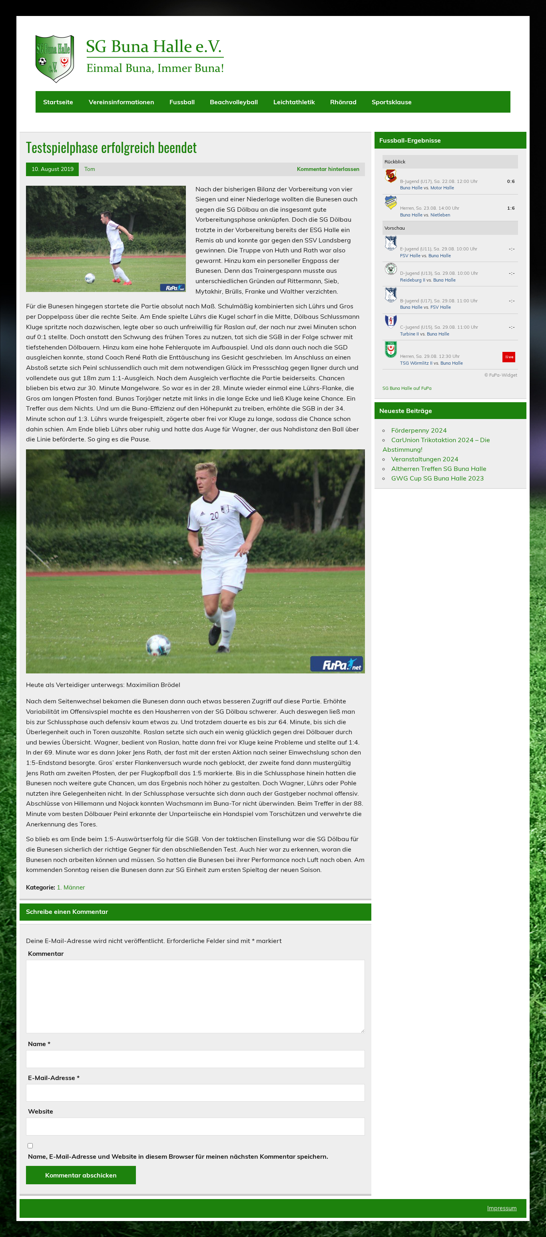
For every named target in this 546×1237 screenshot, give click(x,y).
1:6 (511, 208)
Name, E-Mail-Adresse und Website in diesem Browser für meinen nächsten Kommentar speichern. (178, 1156)
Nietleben (440, 215)
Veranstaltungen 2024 (424, 459)
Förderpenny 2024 (419, 430)
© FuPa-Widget (500, 375)
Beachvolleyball (234, 102)
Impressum (502, 1208)
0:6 (511, 181)
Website (40, 1111)
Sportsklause (392, 102)
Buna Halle (411, 188)
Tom (89, 168)
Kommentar (46, 953)
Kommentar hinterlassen (328, 168)
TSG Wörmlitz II (416, 363)
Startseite (58, 102)
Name (39, 1043)
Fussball (182, 102)
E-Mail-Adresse (54, 1077)
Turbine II (409, 334)
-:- (512, 249)
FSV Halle (410, 255)
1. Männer (71, 887)
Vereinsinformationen (121, 102)
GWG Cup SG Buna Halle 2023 (437, 478)
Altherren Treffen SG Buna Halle (438, 469)
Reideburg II (412, 280)
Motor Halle (442, 188)
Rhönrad (343, 102)
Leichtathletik (294, 102)
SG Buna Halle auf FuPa (407, 388)
